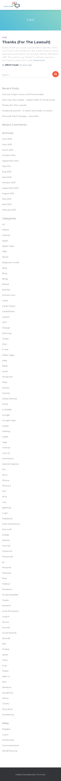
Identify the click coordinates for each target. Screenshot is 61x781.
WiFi (4, 682)
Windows (6, 687)
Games (5, 387)
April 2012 (6, 204)
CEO (4, 322)
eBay (4, 360)
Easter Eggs (8, 355)
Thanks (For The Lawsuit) (26, 42)
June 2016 (7, 139)
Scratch (5, 616)
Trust (4, 665)
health (5, 436)
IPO (4, 491)
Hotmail (6, 447)
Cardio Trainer (8, 306)
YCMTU (5, 703)
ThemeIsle (41, 774)
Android (6, 235)
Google (6, 415)
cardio (5, 300)
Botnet (5, 284)
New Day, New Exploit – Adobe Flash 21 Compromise (28, 100)
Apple (5, 240)
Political (6, 584)
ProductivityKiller (10, 594)
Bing (4, 268)
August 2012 (8, 193)
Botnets (6, 289)
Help (4, 442)
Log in (5, 734)
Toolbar (6, 649)
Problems (7, 589)
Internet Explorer (10, 464)
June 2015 (7, 144)
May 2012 (6, 199)
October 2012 (8, 182)
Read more (39, 60)
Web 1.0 (6, 676)
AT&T (4, 37)
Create (5, 338)
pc (3, 562)
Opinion (6, 540)
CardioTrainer (8, 311)
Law (4, 502)
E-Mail (5, 349)
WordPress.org (9, 751)
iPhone (5, 480)
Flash (4, 382)
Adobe (5, 229)
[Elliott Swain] (13, 4)
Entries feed (8, 740)
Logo (5, 513)
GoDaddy (6, 409)
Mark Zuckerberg (10, 524)
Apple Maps (8, 246)
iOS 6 (4, 475)
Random (6, 605)
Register (6, 729)
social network (9, 633)
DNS (4, 344)
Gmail (5, 404)
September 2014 (10, 161)
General (6, 393)
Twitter (5, 671)
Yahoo (5, 698)
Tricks (5, 660)
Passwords (7, 556)
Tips (4, 643)
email (5, 371)
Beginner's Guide (10, 262)
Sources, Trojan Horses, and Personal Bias (23, 94)
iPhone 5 (6, 485)
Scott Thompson (10, 611)
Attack (5, 257)
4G (3, 224)
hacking (6, 431)
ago (26, 65)
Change (6, 327)
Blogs (5, 279)
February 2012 (9, 209)
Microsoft (6, 529)
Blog (4, 273)
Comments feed (10, 745)
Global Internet (9, 398)
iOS (4, 469)
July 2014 (6, 166)
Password (7, 551)
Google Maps (9, 420)
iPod (4, 496)
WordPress (7, 693)
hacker (5, 426)
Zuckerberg (8, 714)
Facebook (7, 376)
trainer (5, 654)
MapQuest (7, 518)
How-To (6, 453)
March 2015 (7, 150)
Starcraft (6, 638)
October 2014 (9, 155)
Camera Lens (8, 295)
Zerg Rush (7, 709)
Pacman (6, 545)
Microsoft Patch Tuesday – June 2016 (20, 116)
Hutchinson (8, 458)
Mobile (5, 535)
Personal (6, 567)
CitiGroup (6, 333)
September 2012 (10, 188)
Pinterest (6, 573)
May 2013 (6, 171)
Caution (6, 317)
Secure (5, 622)
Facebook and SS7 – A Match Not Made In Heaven (27, 110)
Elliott (5, 366)
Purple (5, 600)
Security (6, 627)
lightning (6, 507)
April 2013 (6, 177)
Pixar (4, 578)
